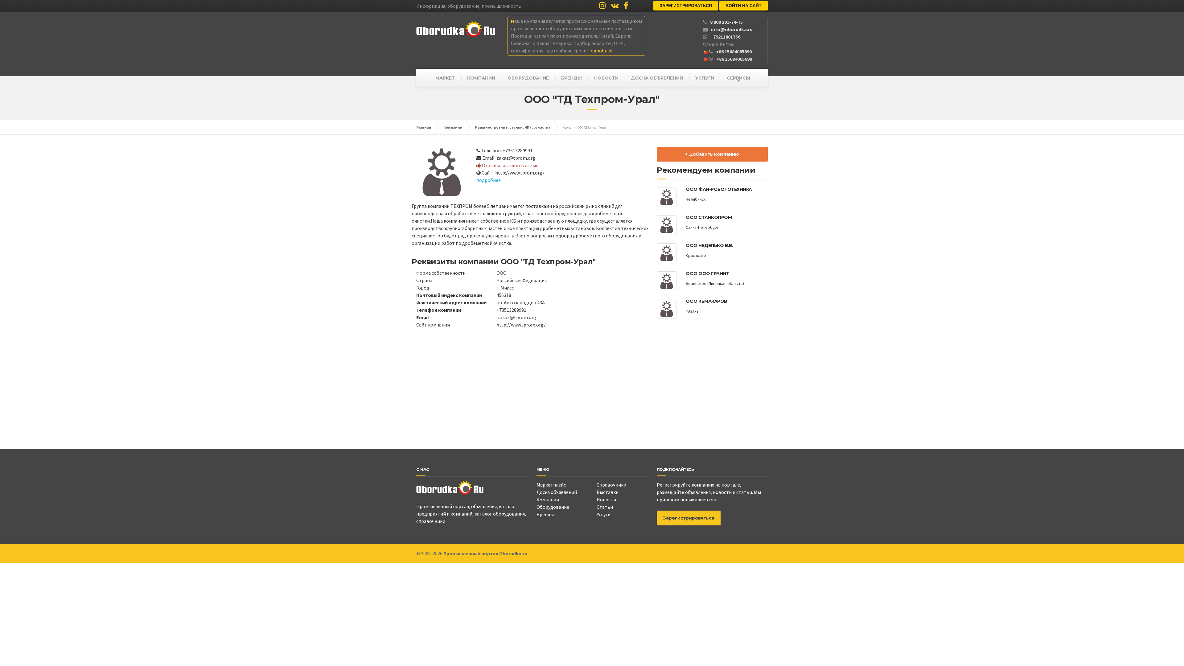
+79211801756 (725, 37)
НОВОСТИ (606, 78)
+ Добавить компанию (712, 154)
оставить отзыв (521, 165)
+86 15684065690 (734, 51)
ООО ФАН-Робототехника (719, 189)
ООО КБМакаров (706, 301)
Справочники (611, 485)
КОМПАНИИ (481, 78)
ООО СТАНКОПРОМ (709, 217)
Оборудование (552, 507)
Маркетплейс (551, 485)
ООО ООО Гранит (707, 273)
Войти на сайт (744, 5)
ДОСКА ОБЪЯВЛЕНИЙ (657, 78)
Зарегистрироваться (686, 5)
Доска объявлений (556, 492)
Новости (606, 499)
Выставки (608, 492)
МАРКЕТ (445, 78)
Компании (547, 499)
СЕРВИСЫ (738, 78)
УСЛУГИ (704, 78)
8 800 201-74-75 (726, 22)
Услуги (603, 514)
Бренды (545, 514)
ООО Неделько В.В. (709, 245)
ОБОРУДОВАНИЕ (528, 78)
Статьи (605, 507)
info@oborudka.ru (732, 29)
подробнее (488, 180)
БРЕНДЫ (571, 78)
